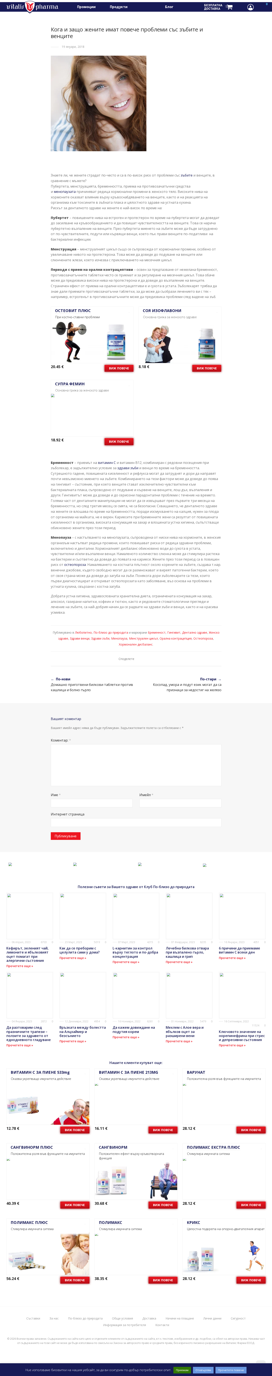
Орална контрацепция (176, 638)
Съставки (33, 1318)
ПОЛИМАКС (110, 1222)
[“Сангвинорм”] (75, 863)
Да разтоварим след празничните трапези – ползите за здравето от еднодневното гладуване (28, 1033)
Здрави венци (79, 638)
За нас (54, 1318)
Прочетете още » (19, 966)
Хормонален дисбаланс (136, 644)
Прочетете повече (231, 1370)
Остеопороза (203, 638)
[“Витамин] (10, 863)
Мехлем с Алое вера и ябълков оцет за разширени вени (185, 1031)
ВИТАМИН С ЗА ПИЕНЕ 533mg (40, 1072)
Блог (169, 6)
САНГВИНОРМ (113, 1147)
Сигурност (238, 1318)
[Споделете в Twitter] (145, 659)
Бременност (157, 632)
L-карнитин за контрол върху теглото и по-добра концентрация (135, 952)
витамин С (107, 462)
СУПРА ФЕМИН (70, 383)
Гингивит (173, 632)
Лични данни (212, 1318)
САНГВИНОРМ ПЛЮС (32, 1147)
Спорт (139, 6)
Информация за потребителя (124, 1325)
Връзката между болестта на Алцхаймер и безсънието (83, 1031)
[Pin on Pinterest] (152, 659)
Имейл (146, 795)
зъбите (187, 175)
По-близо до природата (111, 632)
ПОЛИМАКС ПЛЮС (29, 1222)
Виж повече (119, 368)
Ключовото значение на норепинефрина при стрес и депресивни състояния (242, 1035)
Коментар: (61, 740)
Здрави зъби (100, 638)
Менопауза (119, 638)
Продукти (119, 6)
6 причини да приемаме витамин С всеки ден (239, 950)
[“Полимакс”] (140, 863)
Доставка (149, 1318)
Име (56, 795)
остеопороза (75, 564)
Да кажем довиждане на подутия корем (134, 1029)
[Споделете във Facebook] (139, 659)
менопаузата (65, 191)
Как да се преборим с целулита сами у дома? (80, 950)
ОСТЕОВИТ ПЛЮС (73, 310)
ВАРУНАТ (196, 1072)
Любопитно (83, 632)
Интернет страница (67, 814)
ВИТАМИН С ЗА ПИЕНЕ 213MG (128, 1072)
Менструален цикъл (143, 638)
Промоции (86, 6)
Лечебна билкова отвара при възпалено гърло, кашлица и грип (187, 952)
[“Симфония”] (204, 864)
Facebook (184, 6)
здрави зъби (127, 468)
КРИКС (193, 1222)
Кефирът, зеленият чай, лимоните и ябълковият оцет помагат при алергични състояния (27, 954)
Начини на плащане (180, 1318)
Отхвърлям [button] (203, 1370)
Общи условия (122, 1318)
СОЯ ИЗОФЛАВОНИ (162, 310)
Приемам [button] (182, 1370)
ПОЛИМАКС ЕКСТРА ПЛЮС (213, 1147)
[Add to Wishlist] (128, 311)
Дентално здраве (194, 632)
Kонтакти (162, 1325)
